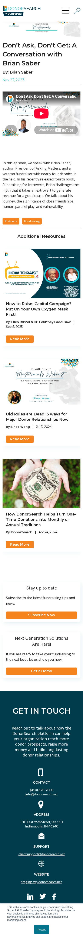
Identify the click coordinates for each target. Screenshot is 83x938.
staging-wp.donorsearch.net (41, 882)
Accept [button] (42, 929)
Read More (20, 339)
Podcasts (11, 221)
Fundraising (32, 221)
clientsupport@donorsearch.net (42, 854)
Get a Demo (41, 671)
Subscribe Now (41, 615)
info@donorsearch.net (41, 794)
